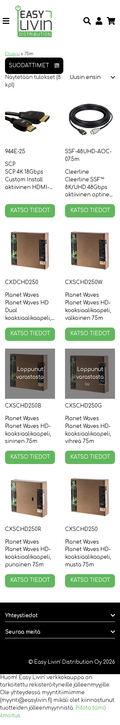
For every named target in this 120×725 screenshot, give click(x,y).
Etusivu (12, 54)
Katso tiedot (30, 210)
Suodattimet (29, 66)
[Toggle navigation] (8, 21)
